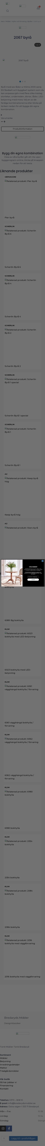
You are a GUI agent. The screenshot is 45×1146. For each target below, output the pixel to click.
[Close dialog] (42, 561)
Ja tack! (33, 579)
